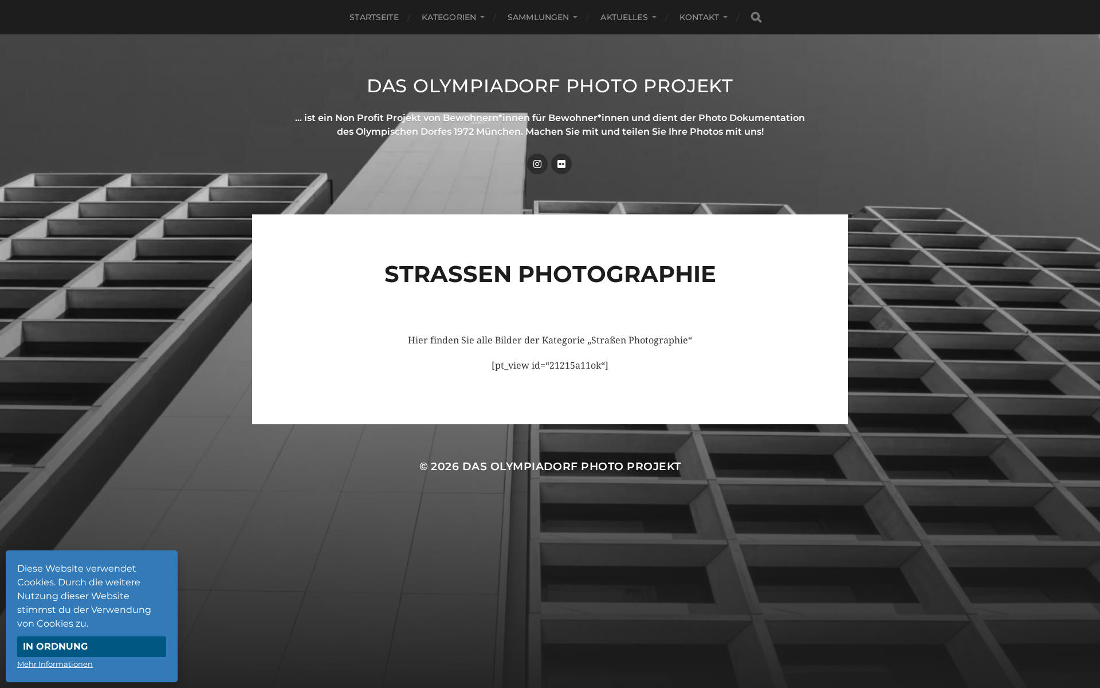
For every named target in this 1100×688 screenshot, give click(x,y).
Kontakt (699, 17)
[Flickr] (561, 164)
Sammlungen (538, 17)
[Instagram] (537, 164)
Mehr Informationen (55, 664)
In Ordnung (55, 646)
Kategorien (449, 17)
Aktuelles (623, 17)
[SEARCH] (756, 17)
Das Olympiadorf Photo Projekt (550, 86)
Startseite (373, 17)
